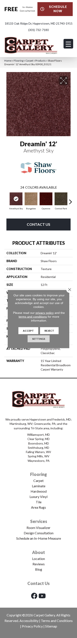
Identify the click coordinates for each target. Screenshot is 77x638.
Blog (38, 569)
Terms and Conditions (57, 621)
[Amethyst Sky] (16, 198)
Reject (49, 330)
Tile (38, 502)
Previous (6, 199)
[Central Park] (60, 198)
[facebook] (34, 595)
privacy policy (45, 313)
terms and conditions (33, 316)
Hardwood (39, 491)
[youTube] (42, 595)
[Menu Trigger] (68, 44)
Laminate (38, 486)
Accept (28, 330)
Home (8, 60)
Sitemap (51, 626)
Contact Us (38, 224)
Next (70, 199)
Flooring (18, 60)
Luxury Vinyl (38, 497)
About (38, 552)
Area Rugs (38, 507)
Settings (38, 338)
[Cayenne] (45, 198)
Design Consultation (38, 533)
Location (38, 559)
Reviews (39, 564)
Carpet (29, 60)
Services (38, 521)
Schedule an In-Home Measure (38, 538)
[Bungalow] (31, 198)
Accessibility (28, 621)
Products (40, 60)
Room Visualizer (38, 528)
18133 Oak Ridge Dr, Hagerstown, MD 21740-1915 (39, 23)
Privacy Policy (32, 626)
